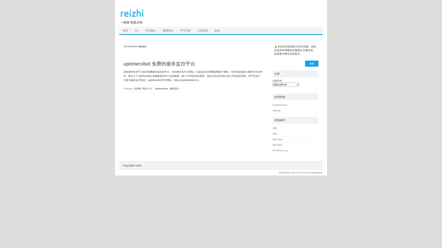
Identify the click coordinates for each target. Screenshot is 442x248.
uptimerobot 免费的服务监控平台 (159, 63)
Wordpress (317, 172)
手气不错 (185, 30)
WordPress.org (280, 150)
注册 (274, 128)
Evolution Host (279, 105)
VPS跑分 (151, 30)
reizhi (132, 13)
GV (137, 30)
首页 (125, 30)
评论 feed (277, 145)
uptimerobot (161, 88)
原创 (144, 88)
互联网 (137, 88)
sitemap (276, 110)
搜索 (311, 63)
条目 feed (277, 139)
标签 (217, 30)
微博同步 (168, 30)
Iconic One (284, 172)
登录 (274, 133)
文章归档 (202, 30)
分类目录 (277, 80)
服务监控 (174, 88)
